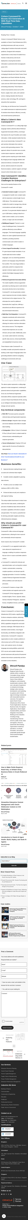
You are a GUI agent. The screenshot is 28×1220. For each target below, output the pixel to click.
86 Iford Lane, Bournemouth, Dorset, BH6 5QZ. (13, 1170)
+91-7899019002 (10, 1122)
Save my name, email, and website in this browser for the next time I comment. (13, 984)
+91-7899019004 (9, 1118)
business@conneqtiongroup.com (9, 1116)
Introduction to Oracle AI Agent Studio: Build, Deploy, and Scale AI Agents (13, 839)
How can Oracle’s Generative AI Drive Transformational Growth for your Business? (13, 457)
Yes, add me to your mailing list (11, 989)
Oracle (4, 11)
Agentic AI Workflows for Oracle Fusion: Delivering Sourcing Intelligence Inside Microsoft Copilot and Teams (14, 891)
